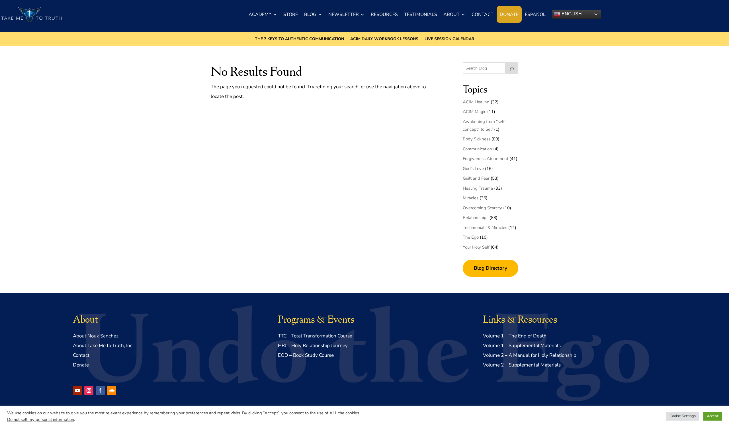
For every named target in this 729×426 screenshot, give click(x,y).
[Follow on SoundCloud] (111, 390)
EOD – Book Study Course (306, 355)
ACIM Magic (474, 111)
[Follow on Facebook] (100, 390)
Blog (310, 14)
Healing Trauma (478, 188)
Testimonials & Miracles (485, 227)
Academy (260, 14)
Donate (509, 14)
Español (535, 14)
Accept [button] (712, 416)
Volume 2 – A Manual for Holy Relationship (529, 355)
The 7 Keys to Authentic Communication (299, 39)
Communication (477, 149)
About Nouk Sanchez (95, 336)
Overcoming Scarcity (482, 208)
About (451, 14)
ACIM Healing (476, 102)
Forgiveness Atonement (485, 158)
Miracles (470, 198)
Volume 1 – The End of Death (514, 336)
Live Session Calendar (449, 39)
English (571, 13)
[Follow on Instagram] (88, 390)
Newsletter (343, 14)
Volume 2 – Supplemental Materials (522, 365)
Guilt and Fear (476, 178)
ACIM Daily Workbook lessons (384, 39)
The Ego (471, 237)
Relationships (475, 217)
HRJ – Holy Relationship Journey (313, 345)
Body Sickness (476, 139)
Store (290, 14)
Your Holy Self (476, 247)
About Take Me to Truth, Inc (102, 345)
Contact (482, 14)
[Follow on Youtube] (77, 390)
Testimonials (420, 14)
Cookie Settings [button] (682, 416)
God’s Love (473, 168)
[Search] (511, 68)
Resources (384, 14)
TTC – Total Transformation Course (315, 336)
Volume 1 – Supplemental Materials (522, 345)
